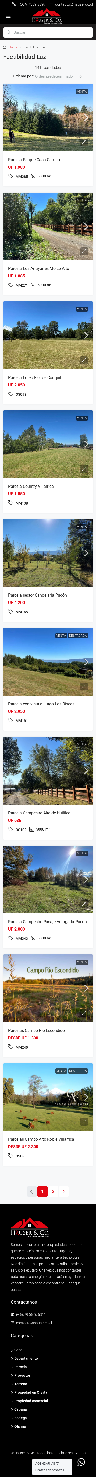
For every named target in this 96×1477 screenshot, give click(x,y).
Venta (82, 91)
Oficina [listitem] (20, 1426)
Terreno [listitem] (20, 1384)
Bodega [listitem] (20, 1418)
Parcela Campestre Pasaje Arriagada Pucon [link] (47, 921)
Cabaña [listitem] (20, 1409)
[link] (48, 117)
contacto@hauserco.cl (34, 1323)
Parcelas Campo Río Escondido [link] (36, 1030)
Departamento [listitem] (26, 1358)
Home (13, 47)
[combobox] (58, 76)
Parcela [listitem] (20, 1367)
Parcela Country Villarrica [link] (31, 486)
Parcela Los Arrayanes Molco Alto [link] (38, 268)
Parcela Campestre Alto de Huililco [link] (39, 812)
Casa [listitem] (18, 1350)
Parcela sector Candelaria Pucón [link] (37, 595)
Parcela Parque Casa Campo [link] (34, 159)
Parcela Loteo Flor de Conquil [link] (34, 377)
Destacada (78, 635)
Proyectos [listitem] (22, 1375)
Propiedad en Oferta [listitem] (30, 1392)
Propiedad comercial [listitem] (31, 1401)
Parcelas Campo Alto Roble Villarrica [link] (41, 1139)
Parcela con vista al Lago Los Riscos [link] (41, 703)
